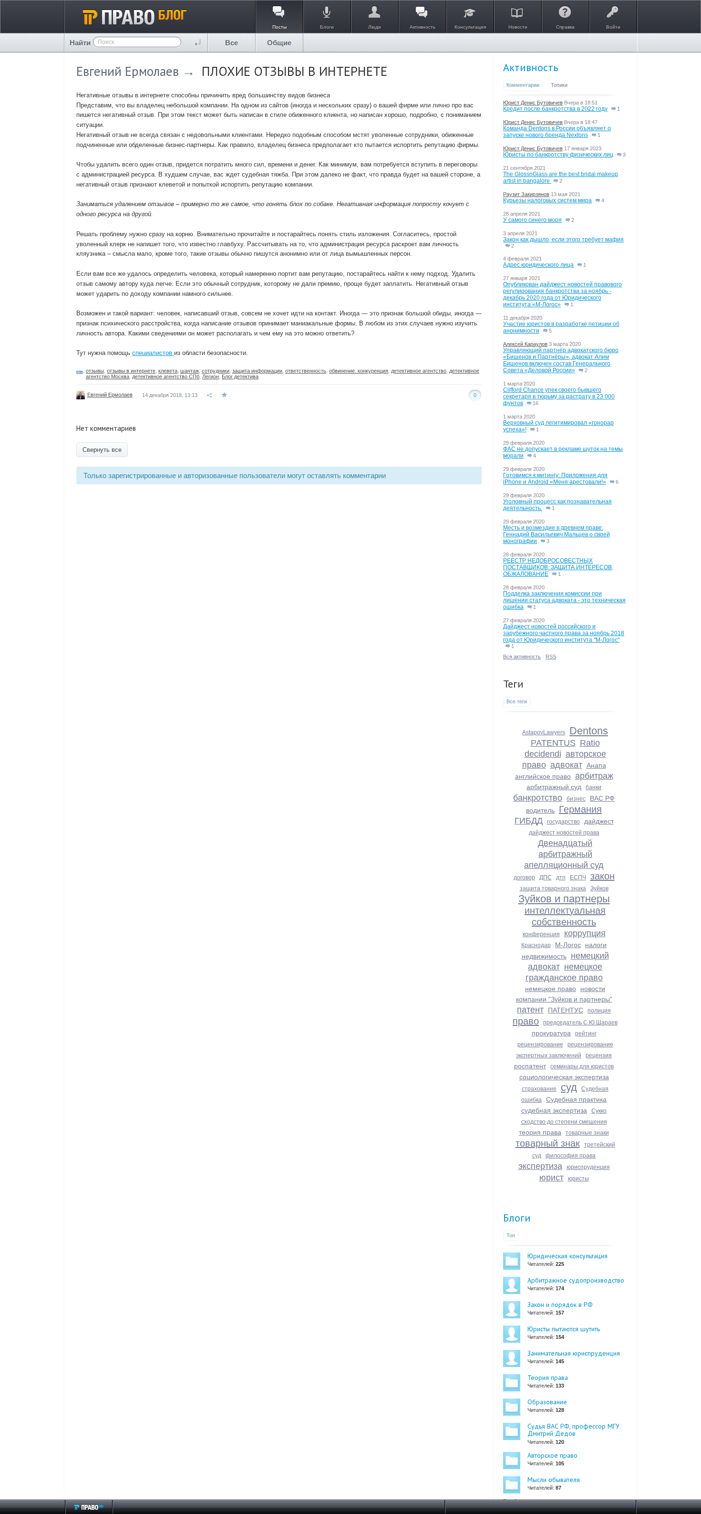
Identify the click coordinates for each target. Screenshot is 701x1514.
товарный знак (547, 1143)
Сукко (599, 1110)
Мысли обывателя (553, 1479)
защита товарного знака (553, 888)
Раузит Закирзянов (526, 194)
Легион (210, 376)
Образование (547, 1402)
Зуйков (599, 888)
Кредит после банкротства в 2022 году (555, 108)
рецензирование (540, 1044)
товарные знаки (587, 1132)
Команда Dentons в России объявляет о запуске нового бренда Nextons (557, 131)
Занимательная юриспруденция (573, 1353)
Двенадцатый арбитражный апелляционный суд (564, 854)
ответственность (305, 371)
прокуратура (551, 1033)
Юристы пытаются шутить (563, 1329)
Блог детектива (240, 376)
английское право (543, 776)
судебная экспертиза (554, 1110)
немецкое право (550, 988)
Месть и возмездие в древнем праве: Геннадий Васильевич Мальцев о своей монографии (556, 534)
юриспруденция (588, 1167)
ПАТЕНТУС (565, 1010)
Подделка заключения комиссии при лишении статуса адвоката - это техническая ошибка (564, 600)
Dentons (588, 731)
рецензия (599, 1055)
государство (563, 821)
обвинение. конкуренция (358, 371)
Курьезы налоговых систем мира (547, 200)
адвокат (566, 765)
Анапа (596, 765)
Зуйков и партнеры (564, 899)
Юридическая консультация (567, 1256)
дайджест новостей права (564, 832)
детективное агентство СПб (165, 376)
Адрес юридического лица (538, 264)
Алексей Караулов (525, 344)
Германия (580, 809)
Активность (530, 67)
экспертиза (540, 1166)
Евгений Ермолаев (127, 71)
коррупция (585, 933)
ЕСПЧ (578, 877)
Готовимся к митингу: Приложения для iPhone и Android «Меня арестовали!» (555, 478)
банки (593, 787)
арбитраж (594, 776)
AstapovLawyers (543, 732)
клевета (167, 371)
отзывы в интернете (131, 371)
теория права (540, 1132)
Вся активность (522, 656)
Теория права (547, 1377)
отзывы (95, 371)
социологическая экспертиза (564, 1077)
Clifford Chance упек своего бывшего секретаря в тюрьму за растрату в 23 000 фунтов (559, 396)
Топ (510, 1235)
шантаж (189, 371)
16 (534, 403)
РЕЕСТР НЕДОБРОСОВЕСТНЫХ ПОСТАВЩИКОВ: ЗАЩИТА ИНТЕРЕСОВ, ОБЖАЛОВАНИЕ (558, 567)
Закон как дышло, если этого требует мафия (563, 239)
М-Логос (568, 945)
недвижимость (544, 956)
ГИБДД (529, 820)
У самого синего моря (532, 220)
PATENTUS (553, 743)
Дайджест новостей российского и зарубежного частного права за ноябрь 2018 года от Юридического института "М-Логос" (563, 633)
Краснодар (536, 945)
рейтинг (586, 1033)
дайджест (599, 821)
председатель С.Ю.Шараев (580, 1022)
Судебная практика (576, 1099)
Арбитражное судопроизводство (575, 1280)
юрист (551, 1177)
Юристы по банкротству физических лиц (558, 154)
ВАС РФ (602, 798)
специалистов (153, 352)
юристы (578, 1178)
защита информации (257, 371)
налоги (596, 945)
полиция (599, 1010)
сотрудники (215, 371)
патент (530, 1009)
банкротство (537, 798)
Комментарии (522, 85)
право (526, 1021)
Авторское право (552, 1455)
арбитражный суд (553, 787)
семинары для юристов (582, 1066)
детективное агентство (418, 371)
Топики (559, 85)
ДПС (545, 877)
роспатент (530, 1066)
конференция (541, 934)
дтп (561, 877)
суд (569, 1087)
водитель (540, 810)
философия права (571, 1155)
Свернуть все (102, 449)
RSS (551, 656)
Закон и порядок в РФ (560, 1304)
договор (524, 877)
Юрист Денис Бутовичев (533, 102)
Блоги (517, 1217)
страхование (539, 1089)
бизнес (576, 798)
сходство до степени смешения (564, 1121)
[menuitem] (232, 42)
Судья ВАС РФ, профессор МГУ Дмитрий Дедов (573, 1430)
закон (602, 876)
